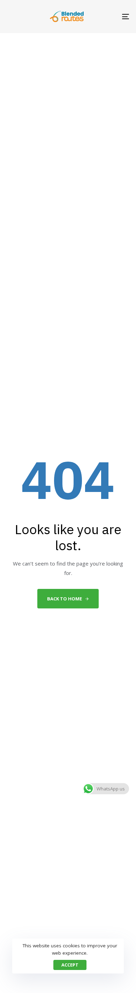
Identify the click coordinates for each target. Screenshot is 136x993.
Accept (69, 965)
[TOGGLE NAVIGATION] (108, 16)
